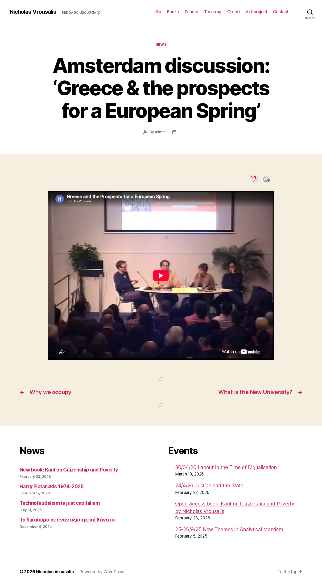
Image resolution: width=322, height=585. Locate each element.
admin (160, 132)
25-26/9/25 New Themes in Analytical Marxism (229, 529)
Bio (158, 11)
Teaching (212, 11)
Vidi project (256, 11)
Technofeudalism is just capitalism (60, 503)
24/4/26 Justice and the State (209, 485)
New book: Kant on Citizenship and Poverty (69, 470)
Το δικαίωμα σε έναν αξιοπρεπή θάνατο (67, 520)
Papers (191, 11)
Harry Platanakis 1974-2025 (51, 486)
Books (173, 11)
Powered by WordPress (101, 571)
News (161, 44)
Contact (280, 11)
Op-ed (233, 11)
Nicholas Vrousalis (32, 12)
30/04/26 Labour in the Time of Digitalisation (226, 467)
